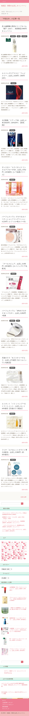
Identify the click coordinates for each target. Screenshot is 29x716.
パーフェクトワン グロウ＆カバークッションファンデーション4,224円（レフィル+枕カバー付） (14, 219)
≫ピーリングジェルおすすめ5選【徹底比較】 (13, 683)
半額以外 (13, 36)
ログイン (6, 671)
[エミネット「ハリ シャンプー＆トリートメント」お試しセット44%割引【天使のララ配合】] (14, 428)
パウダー (5, 549)
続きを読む (25, 66)
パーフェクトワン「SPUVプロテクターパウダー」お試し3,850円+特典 (14, 313)
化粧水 (10, 554)
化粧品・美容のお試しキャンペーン (13, 6)
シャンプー (8, 546)
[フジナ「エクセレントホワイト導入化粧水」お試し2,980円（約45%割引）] (14, 475)
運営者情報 (5, 706)
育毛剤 (20, 558)
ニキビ (25, 548)
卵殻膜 (22, 554)
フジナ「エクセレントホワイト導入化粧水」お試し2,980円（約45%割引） (14, 452)
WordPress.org (8, 673)
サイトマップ (5, 708)
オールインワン (11, 543)
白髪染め (5, 557)
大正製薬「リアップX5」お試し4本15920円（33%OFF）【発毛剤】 (14, 122)
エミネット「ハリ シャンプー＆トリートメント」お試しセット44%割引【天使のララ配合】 (14, 406)
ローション (9, 552)
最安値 (7, 555)
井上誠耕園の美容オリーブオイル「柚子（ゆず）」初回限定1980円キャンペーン (14, 28)
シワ (14, 546)
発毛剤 (22, 555)
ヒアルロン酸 (13, 549)
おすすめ (5, 542)
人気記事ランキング (7, 702)
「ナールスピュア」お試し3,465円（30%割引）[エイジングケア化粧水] (14, 266)
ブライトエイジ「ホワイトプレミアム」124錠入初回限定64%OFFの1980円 (18, 599)
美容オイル (22, 557)
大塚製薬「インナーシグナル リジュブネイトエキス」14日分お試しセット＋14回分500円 (18, 630)
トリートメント (17, 548)
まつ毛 (11, 542)
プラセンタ (17, 551)
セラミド (8, 548)
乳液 (15, 552)
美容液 (4, 558)
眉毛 (11, 557)
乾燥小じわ (21, 552)
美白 (10, 558)
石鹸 (15, 557)
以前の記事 (23, 497)
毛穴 (13, 555)
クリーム (19, 543)
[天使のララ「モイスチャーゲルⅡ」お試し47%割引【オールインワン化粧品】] (14, 381)
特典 (19, 36)
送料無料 (24, 36)
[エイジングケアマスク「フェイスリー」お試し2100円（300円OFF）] (14, 98)
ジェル (19, 546)
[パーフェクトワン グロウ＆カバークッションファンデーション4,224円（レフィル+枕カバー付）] (14, 242)
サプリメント (19, 545)
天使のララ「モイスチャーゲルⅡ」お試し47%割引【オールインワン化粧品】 (14, 360)
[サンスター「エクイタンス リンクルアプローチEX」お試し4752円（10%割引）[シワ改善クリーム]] (14, 194)
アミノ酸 (17, 542)
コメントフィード (21, 671)
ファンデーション (7, 551)
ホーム (4, 700)
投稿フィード (12, 671)
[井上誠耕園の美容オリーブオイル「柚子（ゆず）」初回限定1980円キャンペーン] (14, 51)
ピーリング (21, 549)
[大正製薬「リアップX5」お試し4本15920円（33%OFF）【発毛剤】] (14, 145)
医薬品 (16, 554)
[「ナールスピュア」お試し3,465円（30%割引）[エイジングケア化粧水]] (14, 289)
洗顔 (17, 555)
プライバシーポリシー (8, 704)
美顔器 (15, 558)
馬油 (6, 560)
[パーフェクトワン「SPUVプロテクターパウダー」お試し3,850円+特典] (14, 336)
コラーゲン (11, 545)
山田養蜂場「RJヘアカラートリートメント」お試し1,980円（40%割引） (18, 589)
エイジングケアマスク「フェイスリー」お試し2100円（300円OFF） (13, 75)
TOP (12, 11)
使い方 (4, 554)
